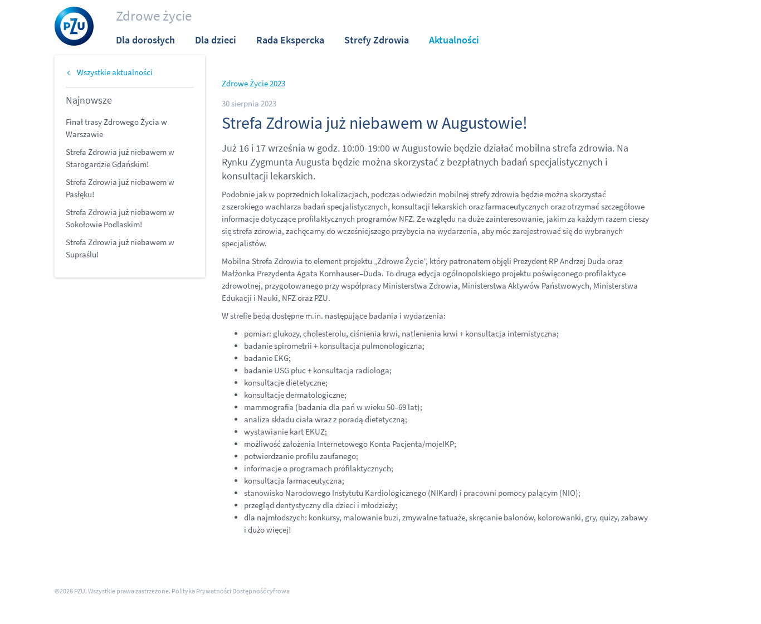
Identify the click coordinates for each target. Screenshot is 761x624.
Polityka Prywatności (201, 591)
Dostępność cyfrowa (261, 591)
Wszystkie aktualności (115, 72)
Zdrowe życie (154, 16)
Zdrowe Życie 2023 (253, 83)
